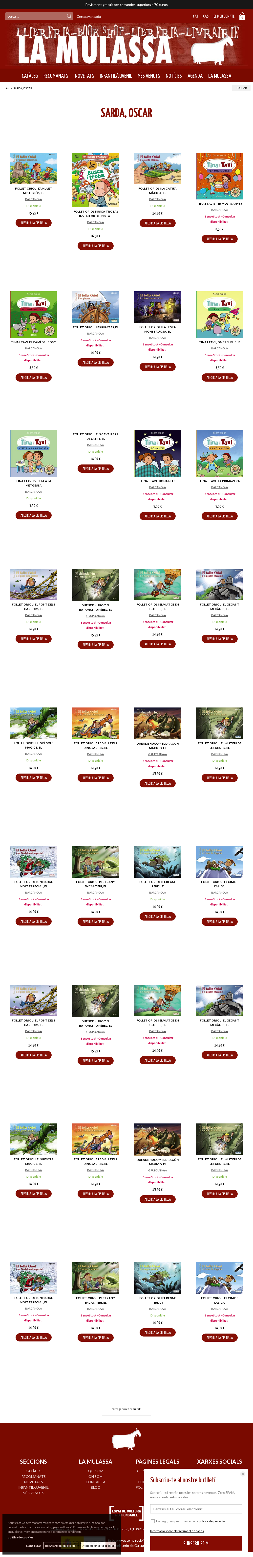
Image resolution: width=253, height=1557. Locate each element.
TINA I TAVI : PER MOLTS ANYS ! (219, 203)
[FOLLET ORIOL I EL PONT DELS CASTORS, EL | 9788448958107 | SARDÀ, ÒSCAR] (33, 584)
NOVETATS (84, 76)
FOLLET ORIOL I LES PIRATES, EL (95, 327)
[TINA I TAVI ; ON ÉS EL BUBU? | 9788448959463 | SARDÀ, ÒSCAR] (219, 314)
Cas (206, 16)
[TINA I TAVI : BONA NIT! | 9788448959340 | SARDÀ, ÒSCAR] (157, 453)
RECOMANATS (55, 76)
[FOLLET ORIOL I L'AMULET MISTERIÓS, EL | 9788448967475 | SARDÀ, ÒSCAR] (33, 168)
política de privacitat (212, 1521)
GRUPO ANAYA (95, 615)
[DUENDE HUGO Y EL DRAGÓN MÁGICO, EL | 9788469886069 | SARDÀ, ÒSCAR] (157, 723)
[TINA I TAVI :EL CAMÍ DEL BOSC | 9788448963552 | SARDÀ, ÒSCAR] (33, 314)
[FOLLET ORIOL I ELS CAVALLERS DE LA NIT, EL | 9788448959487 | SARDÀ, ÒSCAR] (95, 446)
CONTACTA (95, 1482)
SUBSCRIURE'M (196, 1544)
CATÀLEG (30, 76)
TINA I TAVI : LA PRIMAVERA (219, 481)
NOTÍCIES (174, 76)
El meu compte (223, 16)
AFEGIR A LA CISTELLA (34, 223)
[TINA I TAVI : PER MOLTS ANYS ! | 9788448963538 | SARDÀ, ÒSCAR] (219, 176)
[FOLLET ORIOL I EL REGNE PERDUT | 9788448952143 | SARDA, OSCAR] (157, 862)
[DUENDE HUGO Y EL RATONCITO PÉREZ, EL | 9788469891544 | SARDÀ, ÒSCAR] (95, 585)
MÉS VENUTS (149, 76)
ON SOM (95, 1476)
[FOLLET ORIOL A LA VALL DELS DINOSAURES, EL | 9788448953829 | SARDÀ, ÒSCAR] (95, 723)
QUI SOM (95, 1471)
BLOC (95, 1487)
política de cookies (20, 1537)
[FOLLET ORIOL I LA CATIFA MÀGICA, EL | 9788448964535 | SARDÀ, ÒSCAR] (157, 168)
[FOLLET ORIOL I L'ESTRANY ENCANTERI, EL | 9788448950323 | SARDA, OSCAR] (95, 862)
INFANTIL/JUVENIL (116, 76)
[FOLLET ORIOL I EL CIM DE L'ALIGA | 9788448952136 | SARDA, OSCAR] (219, 862)
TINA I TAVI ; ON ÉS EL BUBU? (219, 342)
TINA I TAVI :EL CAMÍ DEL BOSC (33, 342)
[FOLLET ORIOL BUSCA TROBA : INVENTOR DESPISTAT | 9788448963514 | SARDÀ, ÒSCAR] (95, 180)
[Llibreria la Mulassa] (126, 62)
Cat (195, 16)
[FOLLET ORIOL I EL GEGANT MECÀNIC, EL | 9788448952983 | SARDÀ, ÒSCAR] (219, 584)
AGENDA (195, 76)
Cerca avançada (89, 16)
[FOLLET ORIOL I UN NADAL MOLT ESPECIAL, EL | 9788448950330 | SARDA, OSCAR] (33, 862)
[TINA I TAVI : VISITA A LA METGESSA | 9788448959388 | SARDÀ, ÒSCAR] (33, 453)
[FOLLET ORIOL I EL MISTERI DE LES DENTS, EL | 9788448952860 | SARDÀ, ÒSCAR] (219, 723)
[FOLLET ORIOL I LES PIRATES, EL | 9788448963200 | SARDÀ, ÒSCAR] (95, 307)
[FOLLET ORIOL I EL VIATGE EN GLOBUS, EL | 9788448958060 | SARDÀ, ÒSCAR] (157, 584)
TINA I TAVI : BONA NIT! (157, 481)
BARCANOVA (33, 199)
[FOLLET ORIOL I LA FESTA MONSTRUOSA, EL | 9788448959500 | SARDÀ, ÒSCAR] (157, 307)
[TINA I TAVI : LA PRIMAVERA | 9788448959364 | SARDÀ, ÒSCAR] (219, 453)
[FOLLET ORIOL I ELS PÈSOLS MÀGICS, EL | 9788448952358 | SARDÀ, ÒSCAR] (33, 723)
